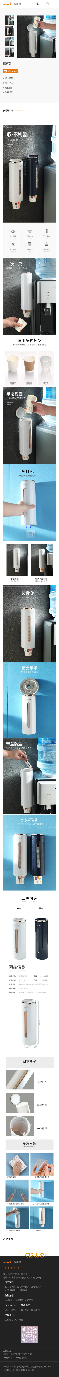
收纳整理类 (22, 1290)
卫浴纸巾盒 (10, 1287)
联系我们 (9, 1315)
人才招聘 (19, 1320)
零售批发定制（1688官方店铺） (19, 1354)
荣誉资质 (29, 1300)
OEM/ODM (10, 1305)
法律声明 (29, 1370)
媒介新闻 (35, 1310)
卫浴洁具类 (36, 1287)
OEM (7, 1310)
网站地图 (20, 1370)
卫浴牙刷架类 (23, 1287)
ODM (13, 1310)
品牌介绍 (9, 1295)
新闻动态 (25, 1305)
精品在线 (9, 1282)
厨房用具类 (10, 1290)
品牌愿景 (19, 1300)
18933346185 (11, 1267)
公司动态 (25, 1310)
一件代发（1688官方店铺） (16, 1357)
